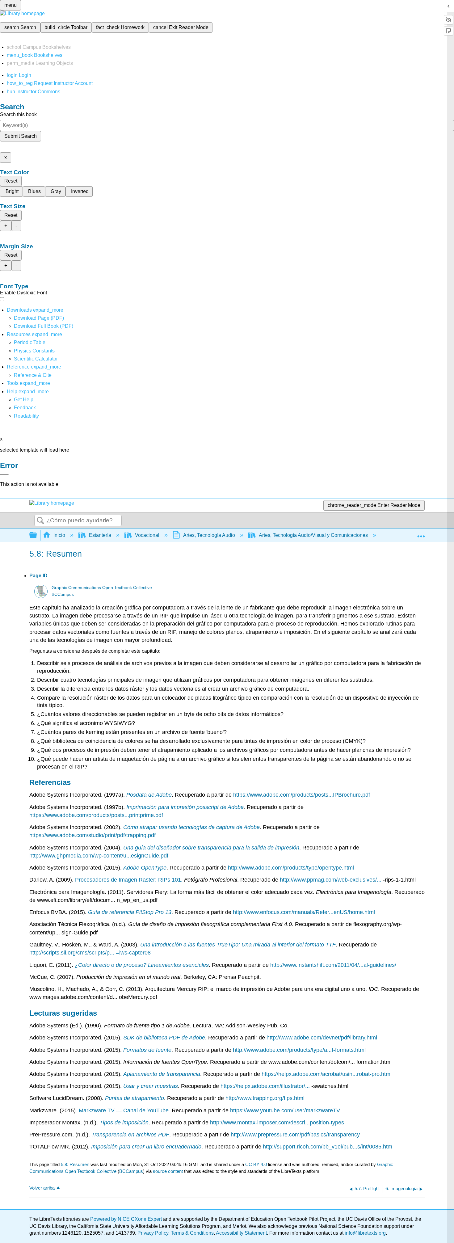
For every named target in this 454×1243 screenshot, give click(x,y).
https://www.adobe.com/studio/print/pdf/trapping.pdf (92, 835)
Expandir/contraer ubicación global (421, 533)
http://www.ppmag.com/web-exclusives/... (331, 880)
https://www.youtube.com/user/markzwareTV (285, 1110)
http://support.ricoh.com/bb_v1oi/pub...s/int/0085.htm (327, 1147)
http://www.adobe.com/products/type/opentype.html (291, 868)
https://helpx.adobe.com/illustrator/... (266, 1086)
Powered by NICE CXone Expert (126, 1219)
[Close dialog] (4, 474)
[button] (25, 407)
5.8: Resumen (75, 1164)
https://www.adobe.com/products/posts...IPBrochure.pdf (301, 795)
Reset (10, 180)
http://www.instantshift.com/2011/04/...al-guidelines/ (333, 965)
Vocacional (147, 535)
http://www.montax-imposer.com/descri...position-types (277, 1122)
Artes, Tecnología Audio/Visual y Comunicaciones (313, 535)
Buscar (40, 521)
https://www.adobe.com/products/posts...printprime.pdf (96, 815)
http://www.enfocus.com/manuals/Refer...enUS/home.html (304, 912)
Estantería (100, 535)
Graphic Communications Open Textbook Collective (102, 587)
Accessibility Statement (241, 1233)
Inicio (59, 535)
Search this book (18, 114)
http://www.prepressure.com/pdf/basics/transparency (295, 1134)
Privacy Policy (152, 1233)
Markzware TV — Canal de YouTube (124, 1110)
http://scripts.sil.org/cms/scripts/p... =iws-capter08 (90, 953)
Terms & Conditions (192, 1233)
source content (168, 1171)
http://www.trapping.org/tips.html (265, 1098)
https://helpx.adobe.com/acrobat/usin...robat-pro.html (327, 1074)
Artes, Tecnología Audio (209, 535)
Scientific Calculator (36, 358)
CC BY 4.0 (256, 1164)
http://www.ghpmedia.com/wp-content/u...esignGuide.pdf (98, 856)
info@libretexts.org (364, 1233)
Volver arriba (42, 1187)
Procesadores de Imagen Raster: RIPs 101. (129, 880)
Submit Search (20, 136)
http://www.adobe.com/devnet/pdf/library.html (322, 1037)
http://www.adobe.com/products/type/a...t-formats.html (299, 1050)
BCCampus (63, 594)
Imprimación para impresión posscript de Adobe (185, 807)
